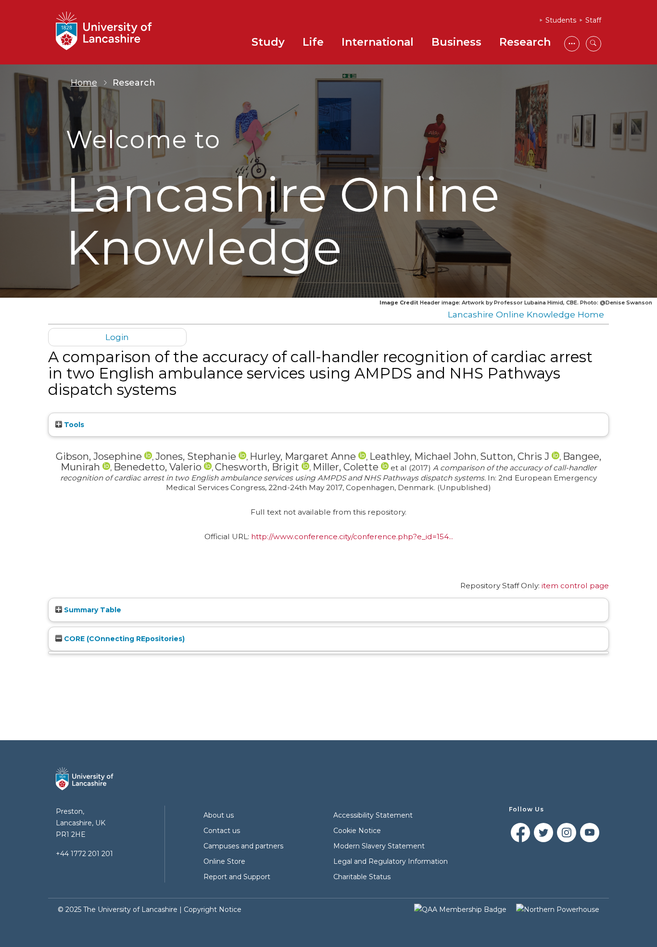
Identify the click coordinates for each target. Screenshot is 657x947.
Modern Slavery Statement (379, 846)
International (377, 42)
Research (525, 42)
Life (313, 42)
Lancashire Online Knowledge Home (526, 314)
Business (456, 42)
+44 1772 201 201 (84, 853)
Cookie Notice (357, 830)
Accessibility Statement (373, 815)
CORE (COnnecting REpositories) (123, 638)
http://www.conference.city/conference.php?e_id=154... (352, 536)
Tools (73, 424)
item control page (575, 585)
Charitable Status (362, 876)
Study (268, 42)
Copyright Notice (212, 909)
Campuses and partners (243, 846)
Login (117, 337)
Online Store (224, 861)
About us (218, 815)
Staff (593, 20)
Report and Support (236, 876)
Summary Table (91, 610)
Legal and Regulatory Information (390, 861)
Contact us (221, 830)
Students (560, 20)
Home (84, 82)
